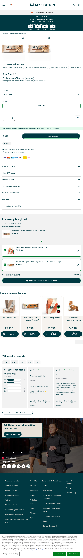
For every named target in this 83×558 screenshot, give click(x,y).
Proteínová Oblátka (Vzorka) (16, 33)
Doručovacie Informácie (14, 514)
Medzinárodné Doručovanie (15, 505)
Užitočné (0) (36, 401)
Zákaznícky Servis (11, 485)
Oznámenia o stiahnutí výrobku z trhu (16, 521)
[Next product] (81, 342)
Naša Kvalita (47, 490)
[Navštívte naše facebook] (9, 466)
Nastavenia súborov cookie (13, 453)
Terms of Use (40, 550)
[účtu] (74, 4)
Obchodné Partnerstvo (51, 516)
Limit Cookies (73, 554)
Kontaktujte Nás (11, 490)
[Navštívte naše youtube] (19, 466)
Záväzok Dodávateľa (50, 526)
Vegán (32, 508)
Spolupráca (70, 488)
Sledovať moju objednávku (14, 510)
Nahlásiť (32, 405)
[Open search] (11, 5)
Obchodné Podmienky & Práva (51, 509)
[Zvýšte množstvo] (12, 118)
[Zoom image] (22, 38)
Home (4, 33)
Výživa (32, 518)
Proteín (33, 485)
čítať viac (33, 393)
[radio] (41, 106)
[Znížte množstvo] (5, 118)
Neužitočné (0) (46, 401)
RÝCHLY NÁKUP (11, 334)
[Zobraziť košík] (79, 5)
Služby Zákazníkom (12, 495)
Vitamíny (33, 513)
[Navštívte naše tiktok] (14, 466)
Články (32, 495)
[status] (8, 118)
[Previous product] (77, 342)
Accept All (59, 554)
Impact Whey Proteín (52, 318)
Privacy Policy (29, 550)
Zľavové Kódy (71, 493)
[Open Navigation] (3, 5)
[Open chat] (28, 466)
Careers (45, 521)
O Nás (45, 485)
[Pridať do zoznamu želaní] (77, 118)
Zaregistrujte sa (13, 434)
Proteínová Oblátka (9, 318)
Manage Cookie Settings (10, 554)
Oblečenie (34, 490)
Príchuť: (6, 90)
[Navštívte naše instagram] (4, 466)
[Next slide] (82, 321)
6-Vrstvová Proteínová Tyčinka (73, 319)
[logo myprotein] (42, 5)
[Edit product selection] (78, 251)
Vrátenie (8, 500)
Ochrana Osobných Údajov (52, 503)
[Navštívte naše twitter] (23, 466)
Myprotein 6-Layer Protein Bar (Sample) (31, 319)
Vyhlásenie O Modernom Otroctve (52, 496)
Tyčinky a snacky (33, 501)
